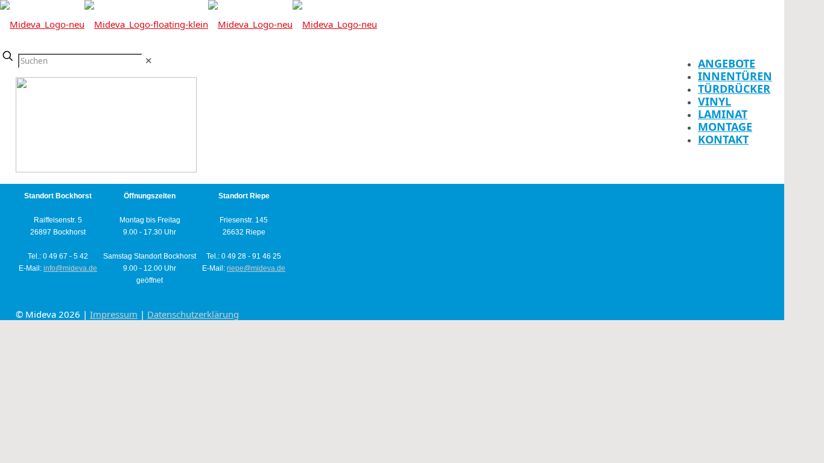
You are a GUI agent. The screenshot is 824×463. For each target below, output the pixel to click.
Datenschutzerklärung (193, 314)
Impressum (114, 314)
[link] (149, 60)
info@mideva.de (70, 268)
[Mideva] (188, 24)
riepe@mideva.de (256, 268)
